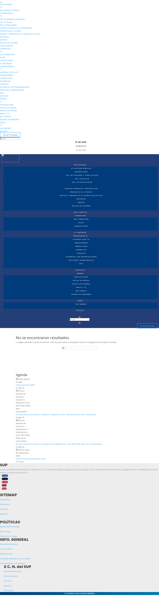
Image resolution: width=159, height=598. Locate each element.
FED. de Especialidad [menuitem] (8, 25)
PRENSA (80, 273)
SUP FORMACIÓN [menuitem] (7, 54)
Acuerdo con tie (81, 239)
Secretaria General (12, 571)
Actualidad (5, 499)
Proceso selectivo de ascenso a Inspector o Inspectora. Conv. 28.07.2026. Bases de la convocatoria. (56, 414)
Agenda (81, 202)
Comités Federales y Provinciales (81, 188)
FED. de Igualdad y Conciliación (82, 175)
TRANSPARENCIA (80, 236)
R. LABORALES (80, 232)
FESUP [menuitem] (2, 57)
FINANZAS (81, 253)
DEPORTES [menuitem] (4, 37)
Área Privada (10, 135)
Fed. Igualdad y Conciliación (12, 563)
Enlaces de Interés (81, 206)
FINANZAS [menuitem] (4, 84)
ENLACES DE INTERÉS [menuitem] (9, 43)
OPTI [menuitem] (2, 93)
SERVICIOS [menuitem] (4, 96)
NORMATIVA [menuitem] (5, 81)
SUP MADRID (81, 304)
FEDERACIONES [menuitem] (6, 13)
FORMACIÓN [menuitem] (5, 48)
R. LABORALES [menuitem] (6, 63)
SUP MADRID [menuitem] (5, 128)
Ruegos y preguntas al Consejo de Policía (81, 195)
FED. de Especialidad (82, 182)
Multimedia (81, 291)
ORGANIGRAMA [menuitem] (6, 75)
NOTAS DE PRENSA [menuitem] (8, 108)
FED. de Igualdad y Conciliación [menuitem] (12, 19)
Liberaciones (81, 246)
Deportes (81, 199)
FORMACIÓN (80, 216)
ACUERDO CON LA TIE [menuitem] (9, 72)
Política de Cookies (9, 536)
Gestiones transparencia (81, 260)
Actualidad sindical (8, 544)
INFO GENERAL (80, 165)
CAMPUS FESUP (81, 226)
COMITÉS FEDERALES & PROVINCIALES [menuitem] (16, 28)
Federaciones (81, 172)
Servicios (4, 509)
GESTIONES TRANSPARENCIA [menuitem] (12, 90)
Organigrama (81, 243)
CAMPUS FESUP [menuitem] (6, 60)
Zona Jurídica (6, 549)
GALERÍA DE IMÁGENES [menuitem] (9, 119)
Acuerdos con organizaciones (81, 257)
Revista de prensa (81, 284)
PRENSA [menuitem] (3, 99)
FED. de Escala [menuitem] (6, 22)
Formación (5, 504)
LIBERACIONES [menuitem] (6, 78)
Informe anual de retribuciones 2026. (30, 459)
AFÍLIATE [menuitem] (3, 131)
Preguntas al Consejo (81, 192)
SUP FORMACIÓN (81, 219)
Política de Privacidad (10, 526)
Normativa (81, 250)
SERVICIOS (80, 270)
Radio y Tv (81, 287)
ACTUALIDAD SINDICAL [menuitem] (10, 10)
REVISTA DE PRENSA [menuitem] (8, 110)
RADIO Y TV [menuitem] (5, 113)
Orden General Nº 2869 (25, 385)
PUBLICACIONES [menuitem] (7, 105)
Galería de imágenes (81, 294)
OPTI (81, 264)
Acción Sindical (10, 576)
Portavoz (8, 581)
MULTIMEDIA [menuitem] (5, 116)
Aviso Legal (5, 531)
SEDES (80, 301)
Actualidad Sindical (81, 168)
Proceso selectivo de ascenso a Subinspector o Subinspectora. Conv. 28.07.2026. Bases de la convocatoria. (59, 444)
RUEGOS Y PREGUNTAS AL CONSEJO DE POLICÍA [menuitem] (20, 34)
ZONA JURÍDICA (80, 212)
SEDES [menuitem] (2, 122)
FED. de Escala (82, 179)
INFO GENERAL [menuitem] (6, 4)
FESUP (81, 223)
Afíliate (80, 310)
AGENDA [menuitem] (3, 40)
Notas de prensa (81, 280)
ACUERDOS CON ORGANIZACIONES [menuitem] (14, 87)
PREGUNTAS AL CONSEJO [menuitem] (10, 31)
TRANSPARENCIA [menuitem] (7, 66)
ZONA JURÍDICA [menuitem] (6, 46)
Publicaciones (81, 277)
